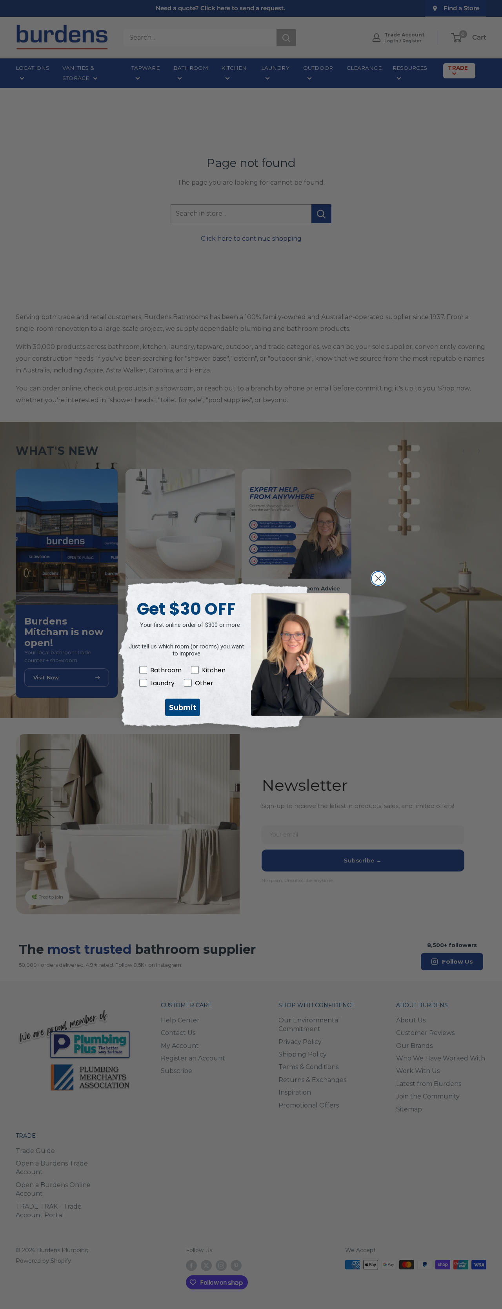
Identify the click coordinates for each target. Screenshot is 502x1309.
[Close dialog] (378, 578)
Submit (182, 707)
